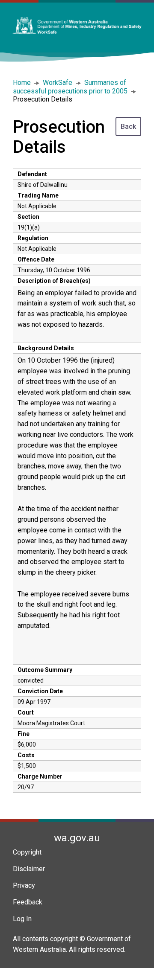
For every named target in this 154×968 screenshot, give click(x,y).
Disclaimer (29, 869)
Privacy (24, 885)
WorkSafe (57, 82)
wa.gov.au (77, 838)
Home (22, 82)
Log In (22, 919)
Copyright (27, 852)
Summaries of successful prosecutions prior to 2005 (70, 86)
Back (128, 126)
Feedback (27, 902)
